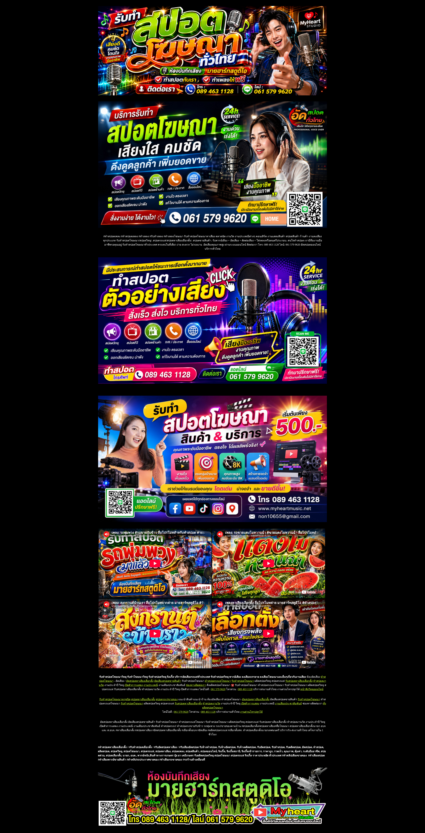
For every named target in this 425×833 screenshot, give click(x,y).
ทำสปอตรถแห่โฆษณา (218, 681)
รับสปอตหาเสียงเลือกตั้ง (299, 681)
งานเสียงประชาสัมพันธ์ (288, 703)
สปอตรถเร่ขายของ (167, 699)
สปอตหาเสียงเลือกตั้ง (143, 699)
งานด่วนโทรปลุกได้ (251, 711)
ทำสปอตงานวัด (211, 703)
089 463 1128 (245, 689)
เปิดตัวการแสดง (134, 685)
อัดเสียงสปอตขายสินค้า (167, 681)
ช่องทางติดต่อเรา (196, 685)
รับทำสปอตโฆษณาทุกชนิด (114, 699)
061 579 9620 (218, 689)
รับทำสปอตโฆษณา (242, 681)
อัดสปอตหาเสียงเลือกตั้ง (140, 681)
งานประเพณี (150, 685)
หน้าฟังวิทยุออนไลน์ (311, 689)
